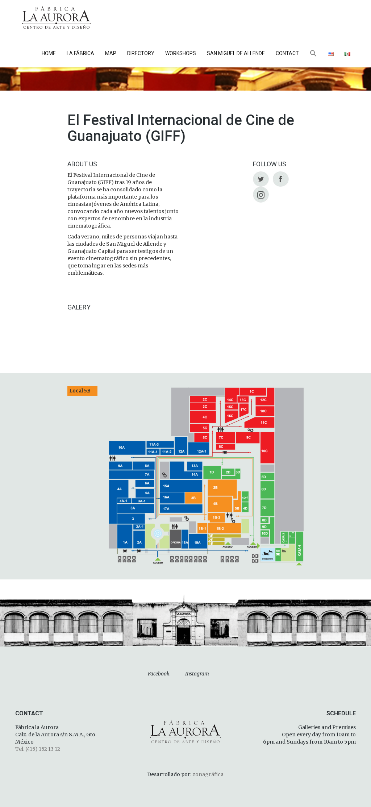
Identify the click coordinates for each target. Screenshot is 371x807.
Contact (287, 53)
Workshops (180, 53)
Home (49, 53)
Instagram (197, 673)
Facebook (159, 673)
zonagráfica (208, 774)
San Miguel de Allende (236, 53)
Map (110, 53)
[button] (313, 54)
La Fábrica (80, 53)
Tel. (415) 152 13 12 (37, 749)
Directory (140, 53)
